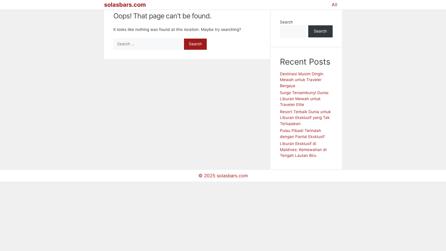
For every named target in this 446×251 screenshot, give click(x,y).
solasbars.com (125, 4)
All (334, 4)
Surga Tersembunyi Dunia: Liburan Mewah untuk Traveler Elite (304, 98)
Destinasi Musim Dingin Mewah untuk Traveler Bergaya (301, 80)
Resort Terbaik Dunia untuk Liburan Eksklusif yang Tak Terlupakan (305, 117)
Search (286, 22)
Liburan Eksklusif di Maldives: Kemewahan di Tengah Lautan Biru (303, 149)
